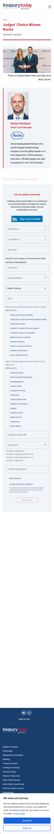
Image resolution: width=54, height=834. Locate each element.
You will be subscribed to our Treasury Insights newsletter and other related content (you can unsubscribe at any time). (26, 490)
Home (5, 20)
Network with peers (17, 342)
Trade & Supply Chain (18, 399)
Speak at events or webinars (20, 337)
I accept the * (21, 484)
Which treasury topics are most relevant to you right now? (25, 364)
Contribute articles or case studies (22, 333)
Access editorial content (19, 355)
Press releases (15, 426)
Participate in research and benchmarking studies (28, 319)
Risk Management (17, 382)
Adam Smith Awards (17, 324)
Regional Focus (16, 417)
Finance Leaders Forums (13, 788)
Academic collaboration (19, 351)
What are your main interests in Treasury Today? (26, 308)
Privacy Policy (19, 813)
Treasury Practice (16, 413)
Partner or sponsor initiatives (21, 346)
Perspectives (15, 422)
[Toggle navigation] (49, 6)
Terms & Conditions (25, 484)
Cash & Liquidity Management (21, 377)
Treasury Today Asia (11, 776)
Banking (13, 408)
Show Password (15, 478)
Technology (14, 395)
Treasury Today (9, 772)
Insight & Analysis (17, 373)
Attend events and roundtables (21, 315)
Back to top (24, 719)
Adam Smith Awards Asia (13, 784)
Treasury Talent (15, 386)
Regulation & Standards (19, 404)
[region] (27, 813)
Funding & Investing (17, 391)
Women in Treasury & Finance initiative (24, 328)
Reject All (27, 828)
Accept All (27, 820)
